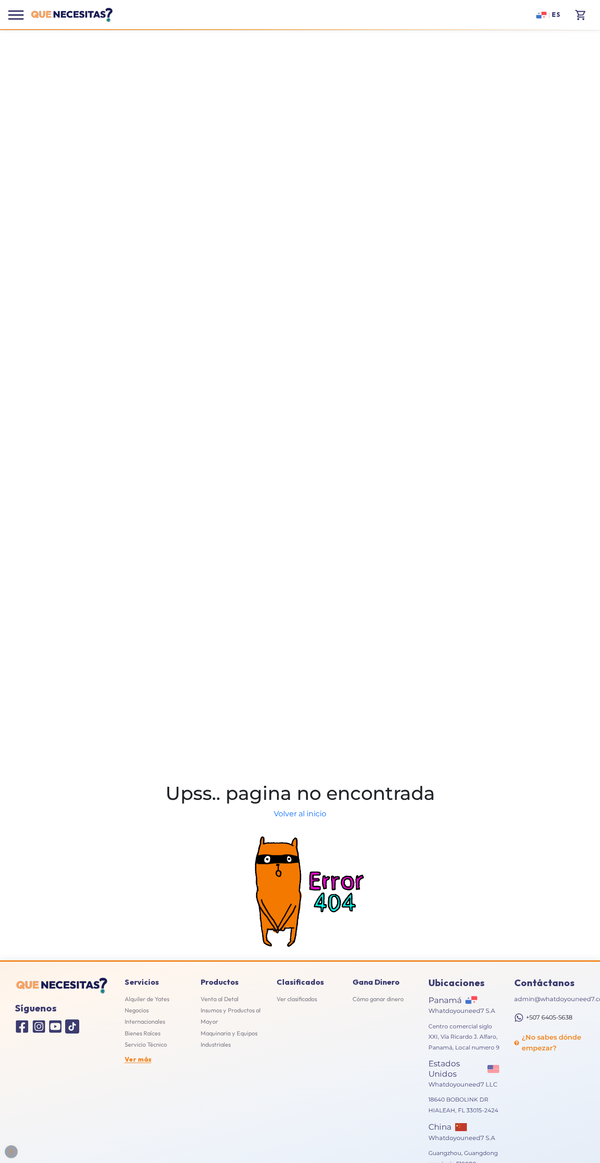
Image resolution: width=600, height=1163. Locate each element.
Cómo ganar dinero (378, 999)
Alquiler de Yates (147, 999)
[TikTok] (72, 1026)
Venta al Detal (220, 999)
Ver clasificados (297, 999)
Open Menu (16, 15)
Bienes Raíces (142, 1033)
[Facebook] (22, 1026)
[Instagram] (39, 1026)
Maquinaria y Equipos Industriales (229, 1038)
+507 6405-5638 (549, 1017)
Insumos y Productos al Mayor (231, 1015)
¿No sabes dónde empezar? (551, 1042)
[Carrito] (581, 15)
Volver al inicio (300, 813)
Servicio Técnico (146, 1044)
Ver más (138, 1059)
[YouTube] (55, 1026)
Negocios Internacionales (145, 1015)
